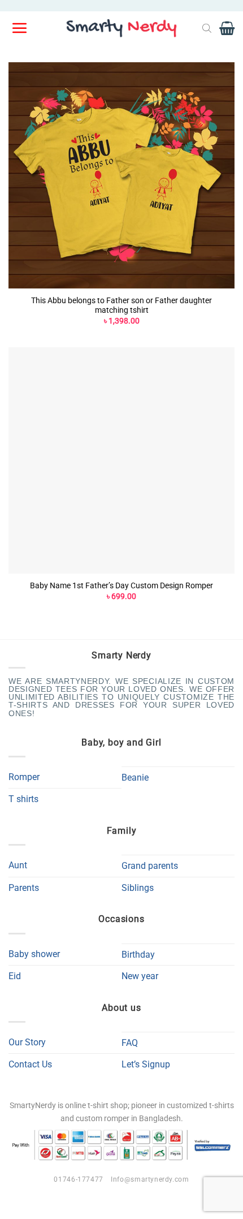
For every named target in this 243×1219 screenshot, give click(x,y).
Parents (23, 887)
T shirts (23, 799)
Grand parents (150, 865)
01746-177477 (78, 1179)
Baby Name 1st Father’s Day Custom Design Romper (121, 585)
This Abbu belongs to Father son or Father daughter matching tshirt (121, 305)
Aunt (17, 865)
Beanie (135, 777)
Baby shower (34, 954)
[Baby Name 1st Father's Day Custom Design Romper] (121, 460)
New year (140, 976)
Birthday (138, 954)
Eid (14, 976)
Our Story (27, 1042)
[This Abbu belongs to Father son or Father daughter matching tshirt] (121, 175)
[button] (20, 28)
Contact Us (30, 1064)
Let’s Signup (146, 1064)
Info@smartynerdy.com (150, 1179)
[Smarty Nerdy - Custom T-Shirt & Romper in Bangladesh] (121, 28)
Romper (24, 777)
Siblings (138, 887)
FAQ (130, 1042)
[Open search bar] (206, 28)
